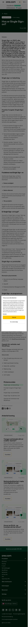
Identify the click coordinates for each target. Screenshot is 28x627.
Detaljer (5, 314)
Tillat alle (14, 317)
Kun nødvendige (14, 321)
